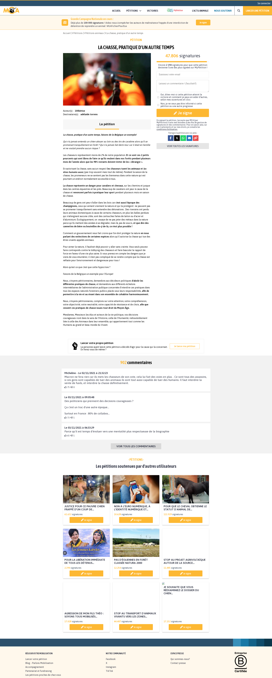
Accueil (116, 10)
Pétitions (78, 33)
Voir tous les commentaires (136, 446)
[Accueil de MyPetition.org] (11, 10)
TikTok (109, 674)
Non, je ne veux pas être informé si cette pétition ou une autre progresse (181, 104)
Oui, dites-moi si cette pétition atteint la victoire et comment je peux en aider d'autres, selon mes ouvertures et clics (184, 97)
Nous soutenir (223, 10)
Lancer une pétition (257, 10)
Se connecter (264, 3)
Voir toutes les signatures (183, 146)
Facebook (111, 662)
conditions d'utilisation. (167, 129)
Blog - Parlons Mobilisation (39, 666)
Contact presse (178, 666)
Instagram (111, 670)
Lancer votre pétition (36, 662)
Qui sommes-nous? (180, 662)
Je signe (203, 22)
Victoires (152, 10)
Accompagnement (34, 670)
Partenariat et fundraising (38, 674)
